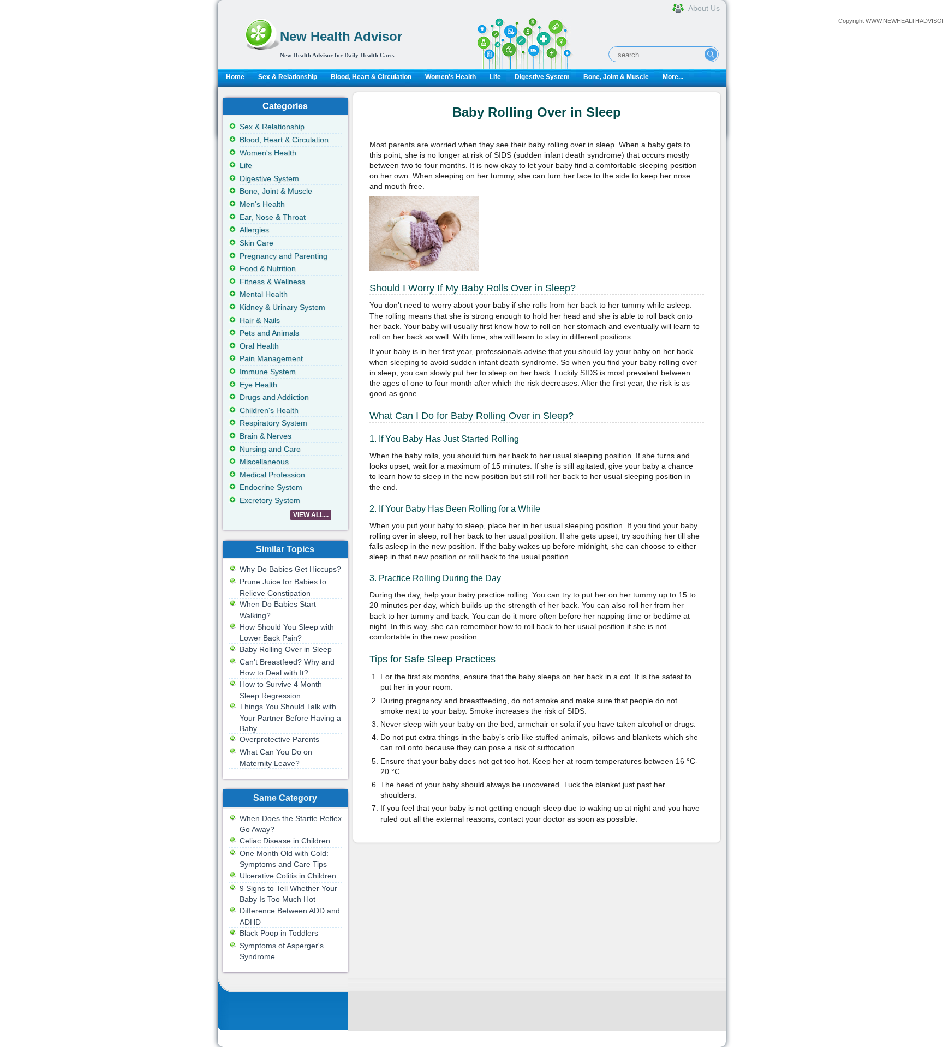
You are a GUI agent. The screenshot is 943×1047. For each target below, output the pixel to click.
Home (235, 77)
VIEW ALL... (311, 515)
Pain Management (271, 358)
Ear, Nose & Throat (273, 217)
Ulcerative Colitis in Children (288, 875)
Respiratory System (273, 422)
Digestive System (542, 77)
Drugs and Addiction (274, 397)
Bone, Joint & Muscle (616, 77)
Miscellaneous (264, 461)
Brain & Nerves (265, 436)
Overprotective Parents (279, 739)
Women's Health (450, 77)
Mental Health (264, 294)
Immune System (268, 371)
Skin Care (256, 242)
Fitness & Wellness (272, 281)
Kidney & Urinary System (282, 307)
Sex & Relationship (287, 77)
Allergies (254, 229)
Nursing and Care (270, 449)
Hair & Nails (260, 320)
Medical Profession (272, 474)
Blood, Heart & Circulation (371, 77)
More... (673, 77)
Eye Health (258, 384)
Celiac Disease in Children (285, 840)
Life (495, 77)
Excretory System (270, 500)
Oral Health (259, 346)
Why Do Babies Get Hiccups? (290, 569)
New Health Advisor (341, 36)
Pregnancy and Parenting (283, 256)
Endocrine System (271, 487)
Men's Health (262, 204)
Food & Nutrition (268, 268)
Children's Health (269, 410)
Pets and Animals (269, 332)
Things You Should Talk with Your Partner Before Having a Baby (290, 717)
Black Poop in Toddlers (279, 933)
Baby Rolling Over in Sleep (286, 649)
